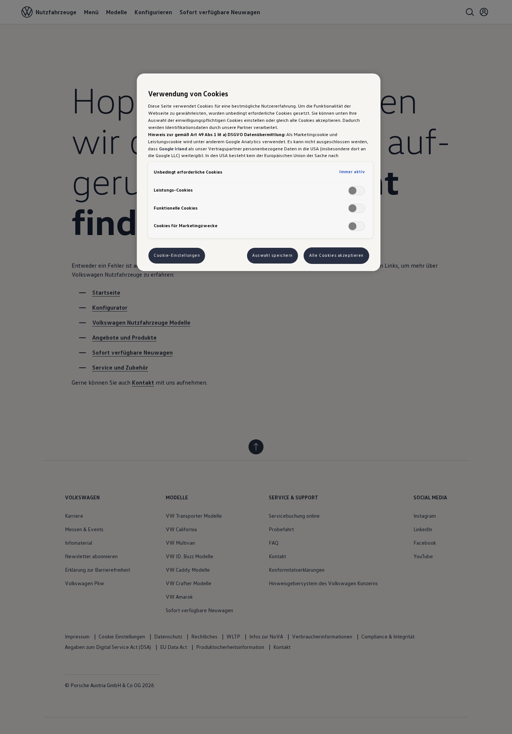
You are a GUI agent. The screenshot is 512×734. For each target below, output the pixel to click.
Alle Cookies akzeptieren (336, 255)
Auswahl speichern (272, 255)
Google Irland (173, 148)
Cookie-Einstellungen (177, 255)
